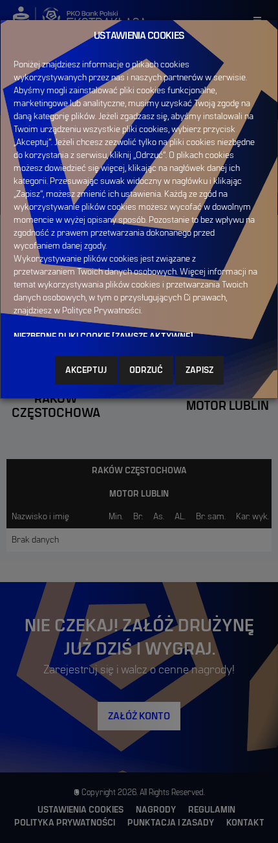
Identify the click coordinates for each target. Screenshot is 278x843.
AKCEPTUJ (86, 370)
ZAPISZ (199, 370)
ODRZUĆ (146, 370)
